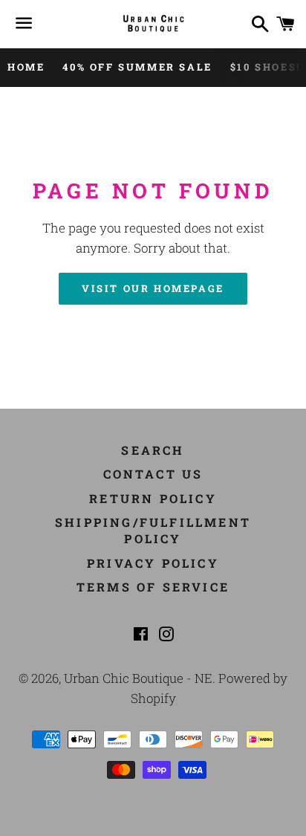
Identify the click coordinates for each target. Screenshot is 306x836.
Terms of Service (153, 586)
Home (26, 67)
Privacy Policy (153, 563)
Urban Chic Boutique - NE (138, 678)
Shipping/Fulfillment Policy (153, 530)
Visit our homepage (153, 288)
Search (152, 450)
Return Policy (153, 498)
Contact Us (153, 474)
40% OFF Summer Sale (137, 67)
